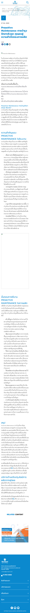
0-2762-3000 (7, 575)
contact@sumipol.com (7, 571)
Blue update (10, 8)
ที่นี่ (12, 468)
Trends (16, 8)
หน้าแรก (3, 8)
